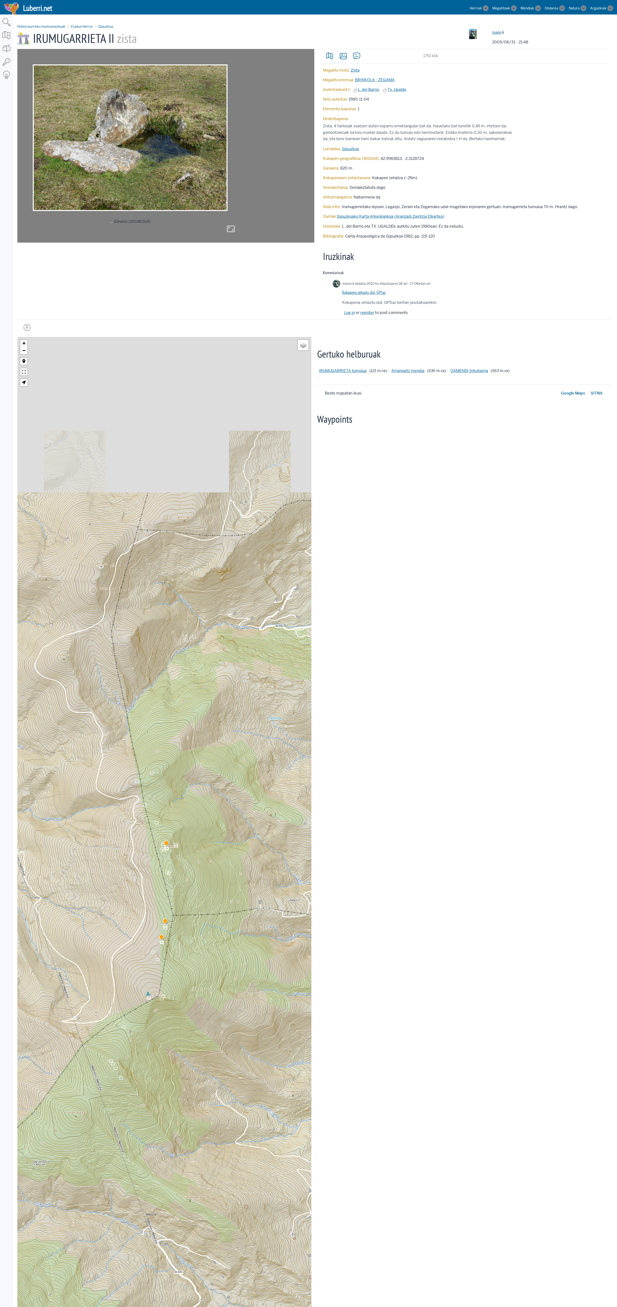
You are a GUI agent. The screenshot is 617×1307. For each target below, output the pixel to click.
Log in (349, 312)
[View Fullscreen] (23, 371)
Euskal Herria (82, 26)
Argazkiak (598, 8)
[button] (161, 938)
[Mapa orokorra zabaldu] (6, 39)
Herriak (476, 8)
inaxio (496, 32)
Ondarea (551, 8)
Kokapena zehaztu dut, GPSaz (364, 292)
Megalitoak (501, 8)
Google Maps (573, 393)
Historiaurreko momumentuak (41, 26)
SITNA (597, 393)
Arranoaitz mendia (407, 370)
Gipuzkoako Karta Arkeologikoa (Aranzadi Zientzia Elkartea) (390, 216)
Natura (574, 8)
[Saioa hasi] (6, 65)
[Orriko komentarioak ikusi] (356, 56)
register (367, 312)
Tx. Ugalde (397, 89)
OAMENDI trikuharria (469, 370)
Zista (355, 70)
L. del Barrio (368, 89)
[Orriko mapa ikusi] (329, 56)
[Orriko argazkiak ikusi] (343, 56)
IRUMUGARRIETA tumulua (343, 370)
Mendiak (527, 8)
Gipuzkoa (105, 26)
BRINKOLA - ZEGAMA (375, 79)
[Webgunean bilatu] (6, 26)
